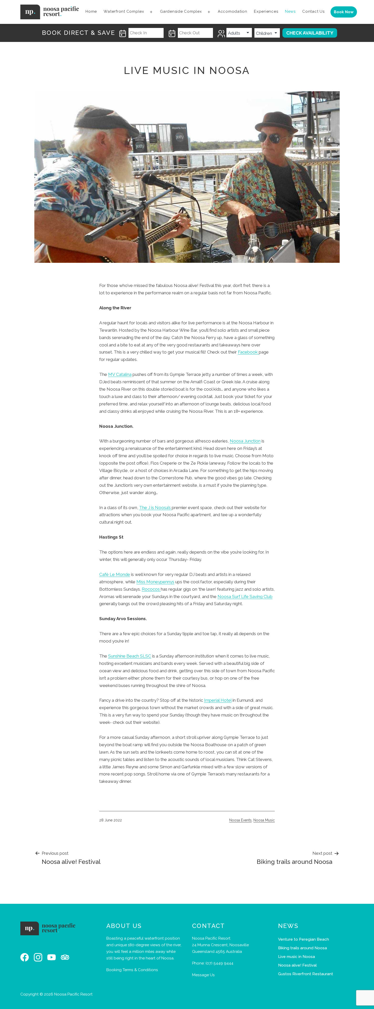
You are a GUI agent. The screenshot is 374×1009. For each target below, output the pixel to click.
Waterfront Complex (124, 11)
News (290, 11)
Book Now (344, 12)
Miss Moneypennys (155, 581)
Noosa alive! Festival (297, 965)
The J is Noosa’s (155, 507)
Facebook (248, 352)
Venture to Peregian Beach (303, 939)
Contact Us (313, 11)
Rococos (151, 589)
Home (91, 11)
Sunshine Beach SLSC (129, 656)
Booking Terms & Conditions (132, 970)
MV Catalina (120, 374)
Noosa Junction (245, 441)
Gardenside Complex (181, 11)
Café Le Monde (114, 574)
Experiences (266, 11)
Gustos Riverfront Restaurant (305, 974)
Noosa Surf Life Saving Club (245, 596)
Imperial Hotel (218, 700)
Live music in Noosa (296, 956)
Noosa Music (264, 820)
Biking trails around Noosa (302, 948)
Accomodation (232, 11)
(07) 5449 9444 (219, 963)
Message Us (203, 975)
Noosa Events (240, 820)
